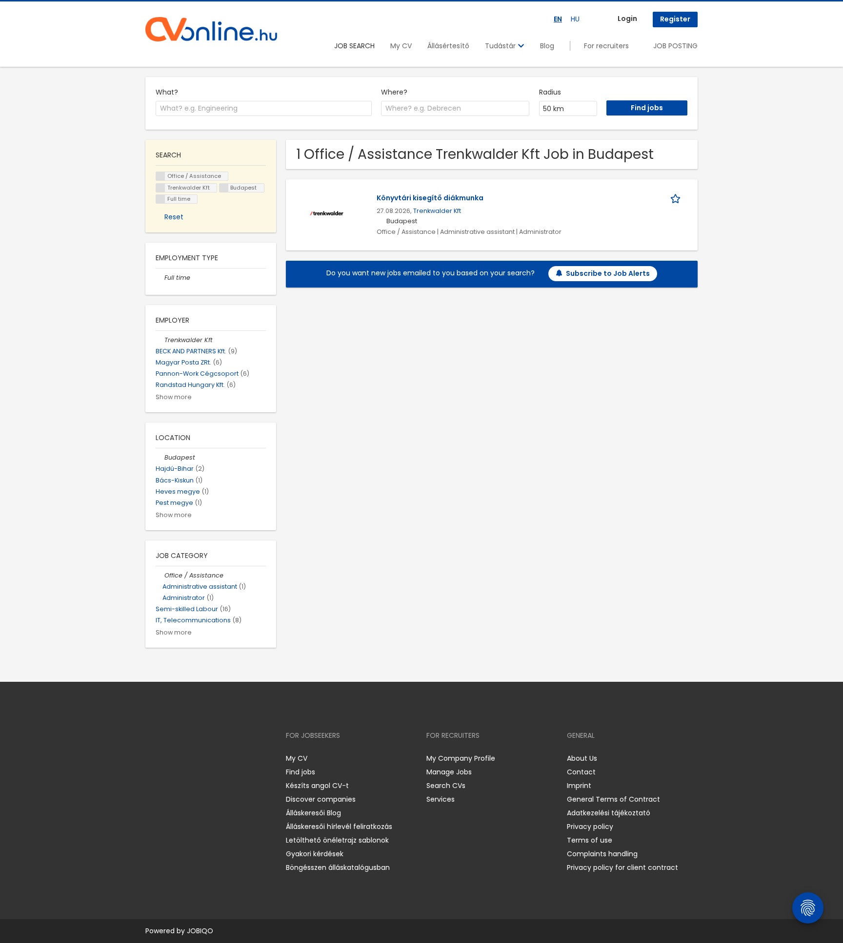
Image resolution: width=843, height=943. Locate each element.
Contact (581, 772)
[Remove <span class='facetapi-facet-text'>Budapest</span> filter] (224, 188)
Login (627, 18)
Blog (547, 46)
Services (440, 799)
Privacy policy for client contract (622, 867)
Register (675, 19)
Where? (394, 92)
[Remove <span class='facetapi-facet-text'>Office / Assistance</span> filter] (160, 176)
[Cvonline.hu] (211, 29)
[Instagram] (168, 758)
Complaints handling (602, 854)
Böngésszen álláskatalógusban (338, 867)
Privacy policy (590, 826)
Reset (173, 217)
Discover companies (321, 799)
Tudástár (501, 46)
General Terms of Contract (613, 799)
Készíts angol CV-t (317, 785)
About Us (582, 758)
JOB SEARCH (354, 46)
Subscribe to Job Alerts (608, 273)
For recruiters (606, 46)
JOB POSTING (675, 46)
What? (167, 92)
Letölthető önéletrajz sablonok (337, 840)
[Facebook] (152, 758)
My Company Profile (460, 758)
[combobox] (264, 108)
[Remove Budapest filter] (160, 457)
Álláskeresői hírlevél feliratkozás (339, 826)
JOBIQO (200, 931)
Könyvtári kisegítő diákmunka (430, 198)
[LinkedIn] (185, 758)
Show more (174, 397)
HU (575, 19)
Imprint (579, 785)
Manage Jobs (449, 772)
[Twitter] (199, 758)
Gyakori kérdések (314, 854)
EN (558, 19)
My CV (401, 46)
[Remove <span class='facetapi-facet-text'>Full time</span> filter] (160, 199)
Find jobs (300, 772)
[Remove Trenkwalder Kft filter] (160, 340)
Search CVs (445, 785)
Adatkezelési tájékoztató (608, 813)
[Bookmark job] (677, 198)
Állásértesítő (448, 46)
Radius (550, 92)
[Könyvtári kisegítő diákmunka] (326, 212)
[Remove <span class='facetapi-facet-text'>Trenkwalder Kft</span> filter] (160, 188)
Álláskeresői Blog (313, 813)
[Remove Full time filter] (160, 277)
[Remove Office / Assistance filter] (160, 575)
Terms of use (589, 840)
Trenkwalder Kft (437, 211)
